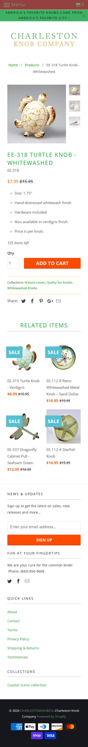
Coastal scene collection (26, 685)
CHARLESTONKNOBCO (36, 710)
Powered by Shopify (51, 716)
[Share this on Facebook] (31, 301)
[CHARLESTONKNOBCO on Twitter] (10, 581)
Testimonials (17, 657)
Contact (13, 621)
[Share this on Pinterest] (40, 301)
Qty (10, 253)
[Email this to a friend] (58, 301)
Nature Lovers (35, 282)
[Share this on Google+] (49, 301)
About (12, 611)
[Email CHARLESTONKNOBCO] (27, 581)
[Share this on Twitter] (23, 301)
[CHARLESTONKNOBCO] (44, 39)
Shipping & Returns (23, 648)
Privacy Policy (18, 639)
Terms (12, 630)
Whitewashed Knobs (22, 288)
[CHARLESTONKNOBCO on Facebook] (19, 581)
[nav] (14, 5)
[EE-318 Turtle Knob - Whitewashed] (36, 114)
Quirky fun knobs (59, 282)
